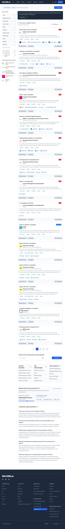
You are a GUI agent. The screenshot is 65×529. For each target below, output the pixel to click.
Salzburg (20, 488)
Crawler (51, 499)
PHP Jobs (36, 378)
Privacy (51, 494)
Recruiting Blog (37, 504)
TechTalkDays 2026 (53, 516)
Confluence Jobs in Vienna (25, 375)
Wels (19, 496)
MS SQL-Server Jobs (38, 370)
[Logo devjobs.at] (6, 2)
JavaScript (4, 488)
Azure (3, 496)
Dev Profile (36, 488)
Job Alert (41, 2)
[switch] (14, 51)
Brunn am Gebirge (53, 376)
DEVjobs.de (52, 509)
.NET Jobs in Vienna (23, 380)
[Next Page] (47, 349)
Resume (35, 2)
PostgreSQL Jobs (38, 380)
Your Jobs (29, 2)
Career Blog (36, 486)
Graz (19, 486)
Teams (18, 2)
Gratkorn (51, 373)
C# (2, 491)
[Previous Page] (33, 349)
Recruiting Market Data (39, 501)
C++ (3, 501)
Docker (4, 499)
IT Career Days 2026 (54, 514)
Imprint (51, 488)
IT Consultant (22, 23)
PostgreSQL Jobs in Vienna (25, 370)
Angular (4, 504)
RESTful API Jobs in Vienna (25, 378)
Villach (19, 499)
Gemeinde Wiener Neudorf (24, 504)
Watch (23, 2)
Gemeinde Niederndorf (55, 368)
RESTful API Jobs (38, 375)
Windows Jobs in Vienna (24, 373)
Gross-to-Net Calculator (39, 491)
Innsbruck (20, 491)
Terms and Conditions (54, 491)
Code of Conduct (53, 496)
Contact (51, 501)
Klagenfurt (20, 494)
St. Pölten (20, 501)
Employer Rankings (38, 494)
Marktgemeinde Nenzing (55, 371)
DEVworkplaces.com (54, 511)
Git (2, 494)
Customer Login (37, 506)
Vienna (33, 23)
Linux (3, 486)
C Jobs (35, 373)
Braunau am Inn (53, 379)
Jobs (13, 2)
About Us (51, 486)
